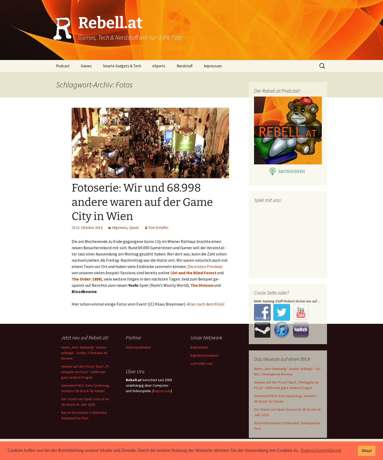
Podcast (63, 65)
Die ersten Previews (205, 266)
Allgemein (119, 227)
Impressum (213, 65)
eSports (158, 65)
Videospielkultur (138, 347)
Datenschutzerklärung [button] (321, 450)
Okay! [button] (367, 451)
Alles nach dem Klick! (205, 304)
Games (86, 65)
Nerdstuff (185, 65)
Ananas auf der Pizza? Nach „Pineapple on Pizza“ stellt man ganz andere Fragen (85, 372)
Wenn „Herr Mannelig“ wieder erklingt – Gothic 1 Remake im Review (84, 353)
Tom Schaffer (158, 227)
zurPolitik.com (201, 363)
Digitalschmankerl (204, 355)
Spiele (134, 227)
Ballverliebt (199, 347)
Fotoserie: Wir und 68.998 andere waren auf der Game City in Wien (142, 202)
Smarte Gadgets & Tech (122, 65)
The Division (201, 285)
